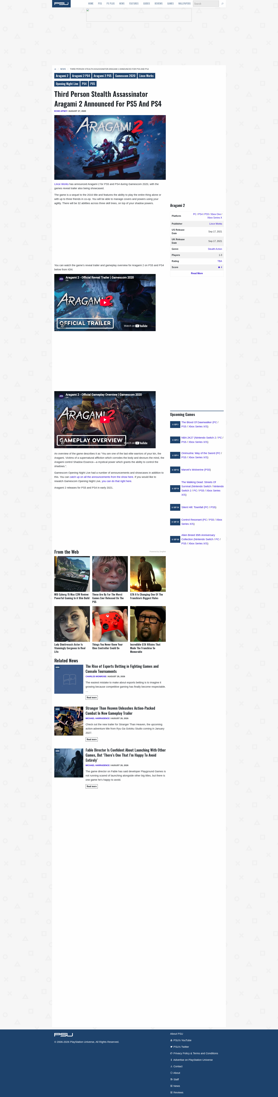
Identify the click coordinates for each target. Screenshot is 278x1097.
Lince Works (146, 76)
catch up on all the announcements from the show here (101, 477)
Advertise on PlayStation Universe (193, 1059)
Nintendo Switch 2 (205, 437)
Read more (92, 697)
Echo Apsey (60, 111)
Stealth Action (215, 249)
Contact (177, 1066)
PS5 (100, 3)
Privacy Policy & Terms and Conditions (195, 1053)
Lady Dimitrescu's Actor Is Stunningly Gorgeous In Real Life (69, 648)
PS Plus (111, 3)
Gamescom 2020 (125, 76)
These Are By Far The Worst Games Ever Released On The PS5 (108, 598)
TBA (219, 261)
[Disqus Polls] (110, 831)
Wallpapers (184, 3)
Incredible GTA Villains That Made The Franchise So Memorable (145, 648)
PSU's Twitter (181, 1046)
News (122, 3)
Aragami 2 (62, 76)
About (176, 1072)
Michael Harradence (98, 718)
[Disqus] (110, 907)
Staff (176, 1079)
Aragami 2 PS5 (102, 76)
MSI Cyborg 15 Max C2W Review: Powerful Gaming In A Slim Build (71, 596)
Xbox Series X (214, 217)
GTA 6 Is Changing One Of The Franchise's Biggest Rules (146, 596)
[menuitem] (91, 4)
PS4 (84, 83)
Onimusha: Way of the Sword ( (199, 453)
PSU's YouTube (182, 1040)
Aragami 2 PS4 (81, 76)
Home (90, 3)
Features (134, 3)
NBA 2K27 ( (188, 437)
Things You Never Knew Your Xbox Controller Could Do (107, 646)
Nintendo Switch (201, 486)
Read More (197, 273)
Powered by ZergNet (158, 552)
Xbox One (216, 214)
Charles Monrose (96, 676)
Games (170, 3)
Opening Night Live (67, 83)
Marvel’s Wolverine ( (193, 469)
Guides (146, 3)
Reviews (159, 3)
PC (194, 214)
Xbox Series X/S (198, 426)
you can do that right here (116, 481)
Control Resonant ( (192, 519)
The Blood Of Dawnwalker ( (197, 422)
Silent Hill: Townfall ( (193, 507)
